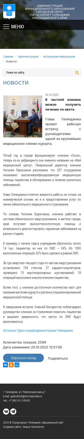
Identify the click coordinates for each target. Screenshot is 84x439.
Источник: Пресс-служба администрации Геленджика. (38, 330)
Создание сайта (12, 427)
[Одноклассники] (11, 364)
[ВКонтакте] (5, 364)
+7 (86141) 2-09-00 (19, 400)
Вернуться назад (23, 357)
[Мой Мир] (16, 364)
